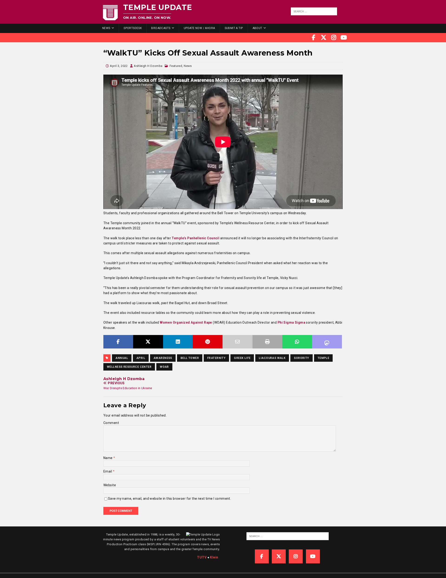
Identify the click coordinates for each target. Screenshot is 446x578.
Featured (176, 66)
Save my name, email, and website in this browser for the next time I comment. (169, 498)
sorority (301, 358)
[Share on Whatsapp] (297, 341)
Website (109, 485)
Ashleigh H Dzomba (148, 66)
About (257, 28)
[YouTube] (343, 37)
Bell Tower (189, 358)
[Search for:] (314, 11)
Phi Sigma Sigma (291, 322)
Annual (121, 358)
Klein (214, 557)
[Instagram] (333, 37)
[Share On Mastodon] (327, 341)
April (140, 358)
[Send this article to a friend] (237, 341)
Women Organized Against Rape (186, 322)
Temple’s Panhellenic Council (195, 238)
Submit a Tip (234, 28)
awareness (163, 358)
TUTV (202, 557)
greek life (242, 358)
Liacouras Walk (272, 358)
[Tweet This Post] (148, 341)
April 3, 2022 (119, 66)
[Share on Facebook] (118, 341)
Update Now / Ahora (199, 28)
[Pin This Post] (208, 341)
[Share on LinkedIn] (178, 341)
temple (323, 358)
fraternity (216, 358)
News (106, 28)
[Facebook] (313, 37)
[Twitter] (323, 37)
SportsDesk (133, 28)
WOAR (164, 366)
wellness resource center (129, 366)
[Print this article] (267, 341)
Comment (111, 423)
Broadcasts (160, 28)
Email (108, 471)
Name (108, 458)
